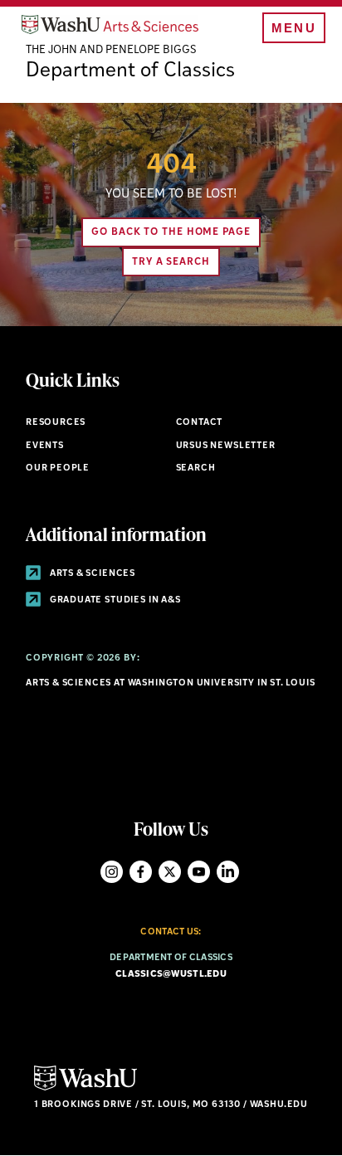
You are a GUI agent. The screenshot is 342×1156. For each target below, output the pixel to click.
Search (196, 468)
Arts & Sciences (91, 573)
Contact (199, 422)
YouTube (199, 872)
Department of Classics (130, 71)
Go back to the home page (171, 232)
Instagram (111, 872)
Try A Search (171, 262)
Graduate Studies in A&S (114, 600)
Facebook (140, 872)
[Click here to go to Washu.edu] (85, 1088)
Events (45, 446)
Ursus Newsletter (226, 446)
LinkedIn (228, 872)
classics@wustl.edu (171, 974)
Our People (58, 468)
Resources (56, 422)
